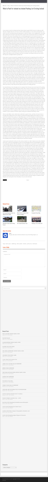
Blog (9, 5)
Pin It (28, 180)
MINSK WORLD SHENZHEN (8, 368)
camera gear (8, 243)
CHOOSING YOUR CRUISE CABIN (9, 355)
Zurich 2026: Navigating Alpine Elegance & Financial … (14, 415)
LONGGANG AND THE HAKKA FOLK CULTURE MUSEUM (14, 389)
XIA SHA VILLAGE (6, 338)
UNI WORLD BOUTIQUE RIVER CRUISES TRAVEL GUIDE (14, 372)
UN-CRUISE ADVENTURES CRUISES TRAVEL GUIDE (13, 350)
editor (10, 233)
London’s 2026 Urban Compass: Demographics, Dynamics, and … (16, 410)
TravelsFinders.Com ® (7, 478)
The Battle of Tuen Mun (7, 380)
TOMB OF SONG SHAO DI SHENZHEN (10, 385)
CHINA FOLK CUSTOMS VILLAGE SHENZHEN (11, 363)
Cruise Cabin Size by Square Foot (9, 359)
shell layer (34, 243)
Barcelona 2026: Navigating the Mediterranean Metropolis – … (16, 402)
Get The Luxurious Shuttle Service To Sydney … (12, 393)
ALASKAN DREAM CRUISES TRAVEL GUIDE (11, 342)
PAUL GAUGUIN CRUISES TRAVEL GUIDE (11, 333)
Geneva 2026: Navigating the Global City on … (12, 406)
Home (5, 5)
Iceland (24, 243)
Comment (5, 251)
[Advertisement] (24, 19)
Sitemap (4, 480)
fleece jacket (19, 243)
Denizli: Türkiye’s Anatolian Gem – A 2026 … (12, 398)
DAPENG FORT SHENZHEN (8, 376)
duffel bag (14, 243)
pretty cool (29, 243)
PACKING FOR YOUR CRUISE (8, 346)
